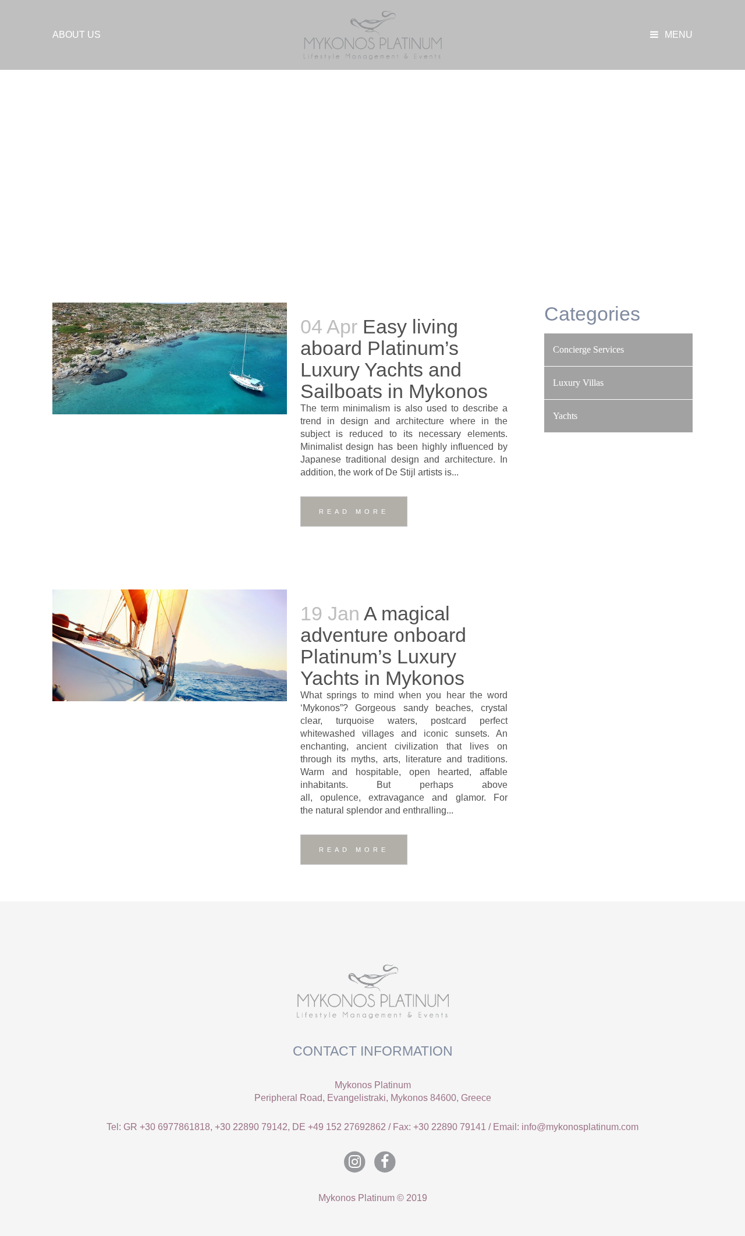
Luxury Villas (578, 383)
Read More (354, 511)
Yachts (565, 416)
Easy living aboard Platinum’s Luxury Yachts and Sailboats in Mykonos (394, 358)
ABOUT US (76, 35)
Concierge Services (588, 349)
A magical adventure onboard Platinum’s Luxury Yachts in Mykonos (383, 645)
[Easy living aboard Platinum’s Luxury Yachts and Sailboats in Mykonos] (169, 358)
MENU (677, 35)
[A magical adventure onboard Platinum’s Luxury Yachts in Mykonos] (169, 645)
